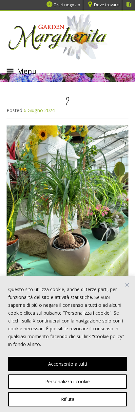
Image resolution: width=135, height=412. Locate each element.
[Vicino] (127, 285)
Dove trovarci (107, 5)
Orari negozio (66, 5)
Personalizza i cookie (67, 381)
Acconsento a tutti (67, 364)
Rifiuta (67, 399)
